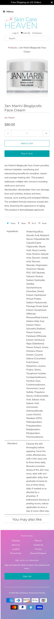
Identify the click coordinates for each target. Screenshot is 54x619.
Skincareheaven (22, 593)
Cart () (26, 33)
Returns (38, 540)
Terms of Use (15, 553)
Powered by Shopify (37, 593)
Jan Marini (9, 117)
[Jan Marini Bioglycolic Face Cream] (27, 79)
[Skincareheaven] (21, 28)
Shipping (16, 540)
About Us (16, 545)
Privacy (38, 549)
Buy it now (27, 153)
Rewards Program (38, 553)
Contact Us (38, 545)
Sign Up (27, 576)
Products (12, 47)
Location (16, 549)
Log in (15, 33)
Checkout (37, 33)
